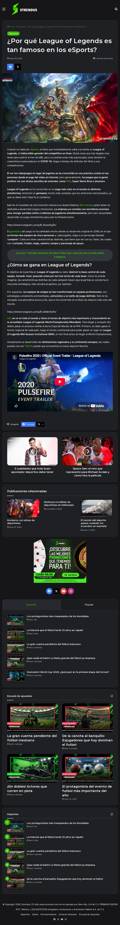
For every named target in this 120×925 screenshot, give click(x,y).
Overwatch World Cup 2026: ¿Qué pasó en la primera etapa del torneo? (68, 672)
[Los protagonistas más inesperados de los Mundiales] (15, 620)
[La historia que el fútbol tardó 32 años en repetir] (15, 634)
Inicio (12, 26)
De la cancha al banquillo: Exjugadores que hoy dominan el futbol (87, 740)
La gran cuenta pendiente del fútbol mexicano (54, 644)
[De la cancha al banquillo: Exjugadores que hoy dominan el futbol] (87, 717)
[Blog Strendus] (24, 9)
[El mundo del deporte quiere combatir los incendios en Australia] (97, 508)
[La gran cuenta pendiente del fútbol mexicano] (15, 648)
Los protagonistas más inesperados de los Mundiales (58, 616)
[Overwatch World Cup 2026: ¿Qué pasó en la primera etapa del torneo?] (15, 676)
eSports (34, 149)
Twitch (28, 346)
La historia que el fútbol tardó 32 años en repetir (55, 630)
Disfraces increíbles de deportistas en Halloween (59, 503)
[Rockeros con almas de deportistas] (23, 508)
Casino (35, 914)
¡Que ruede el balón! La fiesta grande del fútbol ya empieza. (61, 658)
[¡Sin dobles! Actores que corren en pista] (32, 768)
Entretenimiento (48, 914)
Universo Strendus (68, 914)
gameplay (16, 231)
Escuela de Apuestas (89, 914)
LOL (9, 318)
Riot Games (86, 205)
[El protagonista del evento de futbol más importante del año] (87, 768)
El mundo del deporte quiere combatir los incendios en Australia (94, 523)
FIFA (68, 181)
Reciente (31, 604)
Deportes (20, 26)
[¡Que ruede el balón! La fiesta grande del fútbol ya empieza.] (15, 662)
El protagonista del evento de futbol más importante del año (87, 791)
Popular (89, 604)
